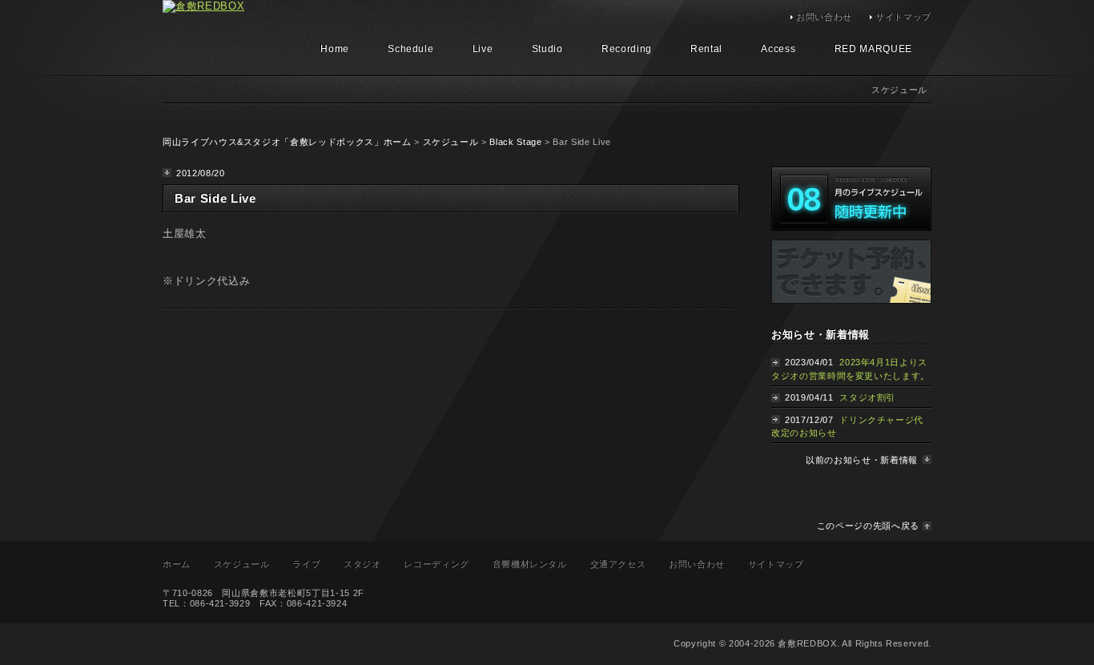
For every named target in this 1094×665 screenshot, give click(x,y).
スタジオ (362, 564)
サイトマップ (903, 17)
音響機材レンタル (530, 564)
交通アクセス (618, 564)
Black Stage (515, 142)
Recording (626, 48)
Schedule (410, 48)
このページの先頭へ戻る (868, 525)
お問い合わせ (824, 17)
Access (778, 48)
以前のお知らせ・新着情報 (862, 460)
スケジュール (451, 142)
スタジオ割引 (867, 397)
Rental (706, 48)
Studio (547, 48)
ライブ (306, 564)
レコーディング (436, 564)
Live (483, 48)
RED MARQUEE (873, 48)
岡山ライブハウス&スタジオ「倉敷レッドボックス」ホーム (287, 142)
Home (334, 48)
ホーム (177, 564)
